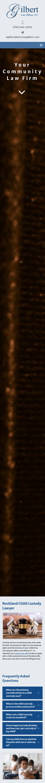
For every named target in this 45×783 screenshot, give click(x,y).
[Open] (41, 45)
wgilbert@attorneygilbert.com (22, 37)
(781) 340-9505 (22, 27)
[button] (22, 693)
